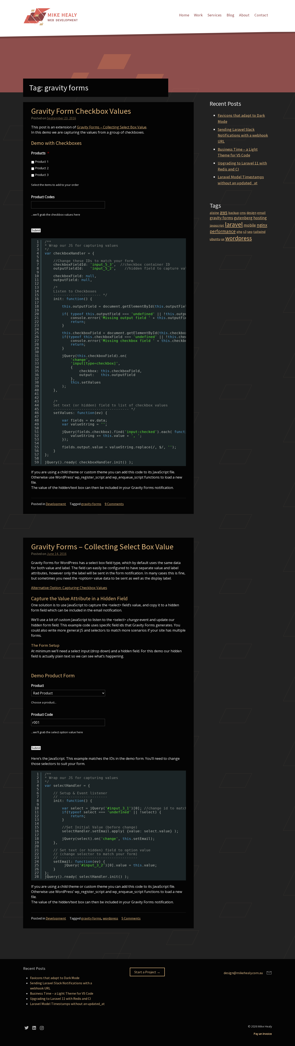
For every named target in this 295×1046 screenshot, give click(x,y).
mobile (250, 225)
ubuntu (215, 239)
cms (243, 212)
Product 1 (42, 162)
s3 (244, 231)
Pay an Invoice (263, 1034)
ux (222, 239)
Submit (36, 230)
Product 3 (42, 175)
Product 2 (42, 168)
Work (198, 15)
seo (249, 231)
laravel (234, 224)
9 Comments (114, 504)
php (239, 231)
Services (215, 15)
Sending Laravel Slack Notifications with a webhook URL (243, 135)
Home (184, 15)
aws (223, 212)
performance (223, 231)
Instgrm (41, 1027)
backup (233, 212)
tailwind (259, 231)
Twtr (26, 1027)
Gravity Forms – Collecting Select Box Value (111, 127)
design (251, 212)
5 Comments (131, 918)
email (261, 212)
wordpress (110, 918)
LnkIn (34, 1027)
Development (56, 504)
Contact (261, 15)
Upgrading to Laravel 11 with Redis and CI (60, 998)
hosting (260, 217)
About (244, 15)
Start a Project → (147, 972)
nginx (262, 225)
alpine (214, 212)
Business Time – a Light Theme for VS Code (61, 993)
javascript (217, 225)
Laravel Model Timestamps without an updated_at (67, 1004)
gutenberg (243, 217)
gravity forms (91, 504)
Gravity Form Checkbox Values (81, 111)
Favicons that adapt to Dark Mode (54, 978)
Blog (230, 15)
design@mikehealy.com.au (243, 973)
